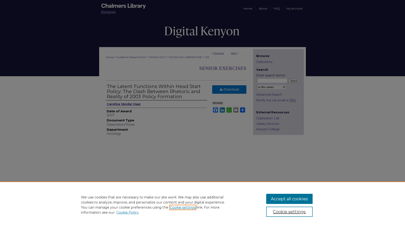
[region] (202, 205)
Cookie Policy (127, 212)
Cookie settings (183, 207)
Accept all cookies (289, 198)
